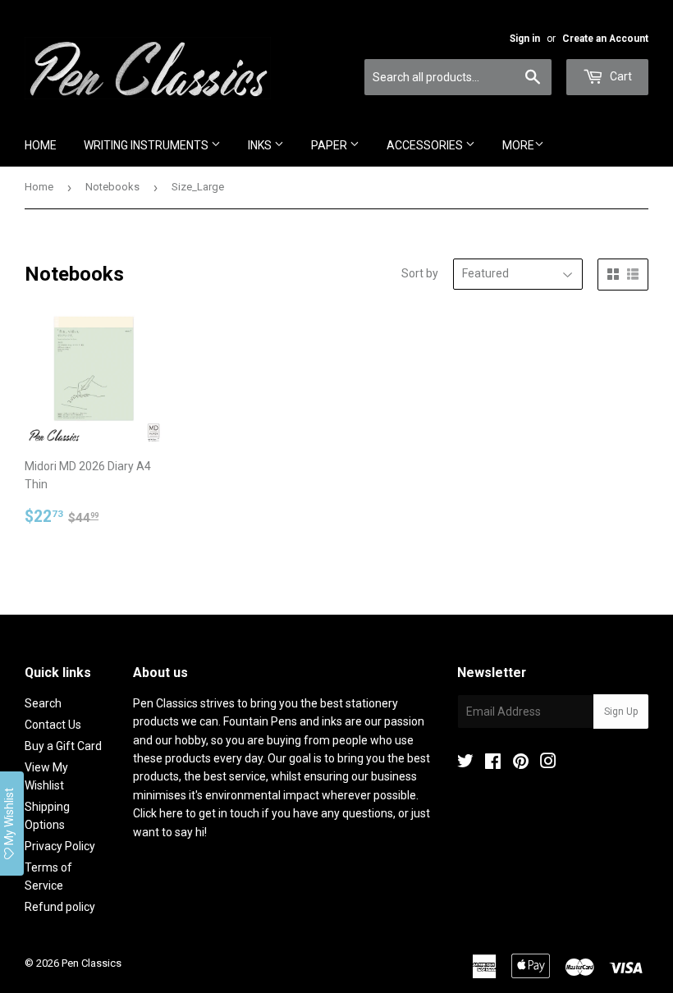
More (518, 145)
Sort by (419, 273)
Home (41, 145)
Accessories (426, 145)
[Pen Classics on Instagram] (548, 763)
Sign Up (621, 711)
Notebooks (112, 187)
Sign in (525, 38)
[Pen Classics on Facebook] (492, 763)
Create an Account (605, 38)
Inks (261, 145)
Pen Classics (91, 963)
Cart (619, 76)
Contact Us (53, 724)
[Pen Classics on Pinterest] (520, 763)
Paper (330, 145)
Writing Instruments (147, 145)
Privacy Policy (60, 846)
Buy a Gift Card (63, 746)
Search (43, 703)
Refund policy (60, 906)
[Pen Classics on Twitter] (465, 763)
